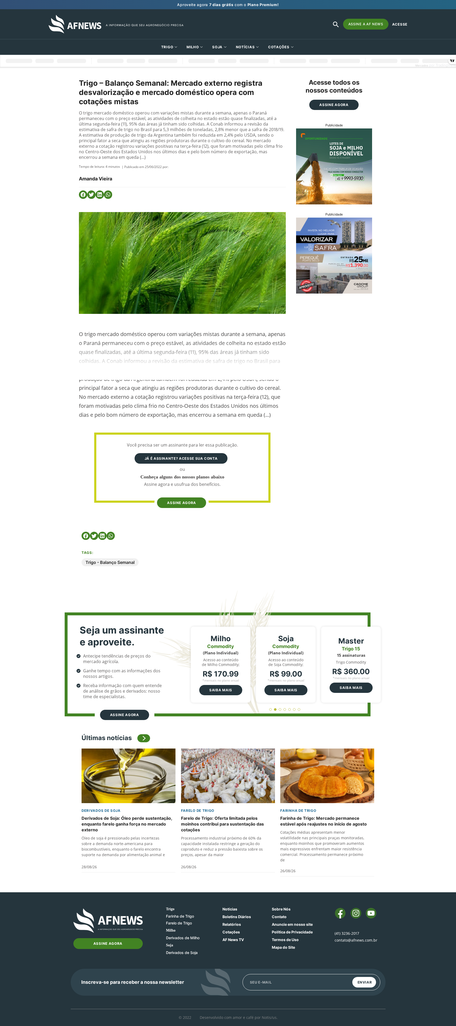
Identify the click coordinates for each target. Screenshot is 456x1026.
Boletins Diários (236, 916)
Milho (193, 47)
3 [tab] (280, 709)
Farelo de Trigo (198, 810)
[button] (83, 194)
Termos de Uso (285, 939)
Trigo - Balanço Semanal (110, 562)
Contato (279, 916)
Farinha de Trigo (298, 810)
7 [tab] (299, 709)
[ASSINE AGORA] (181, 492)
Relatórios (231, 924)
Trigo (167, 47)
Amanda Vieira (95, 178)
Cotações (231, 932)
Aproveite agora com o (228, 4)
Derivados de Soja (101, 810)
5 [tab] (289, 709)
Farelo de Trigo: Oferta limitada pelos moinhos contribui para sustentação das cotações (222, 824)
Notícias (245, 47)
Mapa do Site (283, 947)
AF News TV (233, 939)
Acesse (399, 24)
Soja (217, 47)
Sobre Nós (281, 909)
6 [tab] (294, 709)
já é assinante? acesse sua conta (181, 458)
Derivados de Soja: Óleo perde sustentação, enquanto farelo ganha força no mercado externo (127, 824)
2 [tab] (275, 709)
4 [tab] (285, 709)
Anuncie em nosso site (292, 924)
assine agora (181, 503)
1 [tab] (271, 709)
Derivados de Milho (183, 938)
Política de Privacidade (292, 932)
